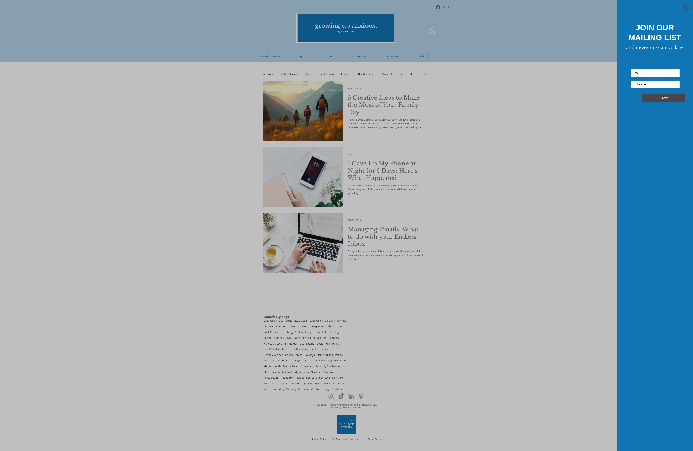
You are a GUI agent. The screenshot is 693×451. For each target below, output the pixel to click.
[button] (686, 7)
